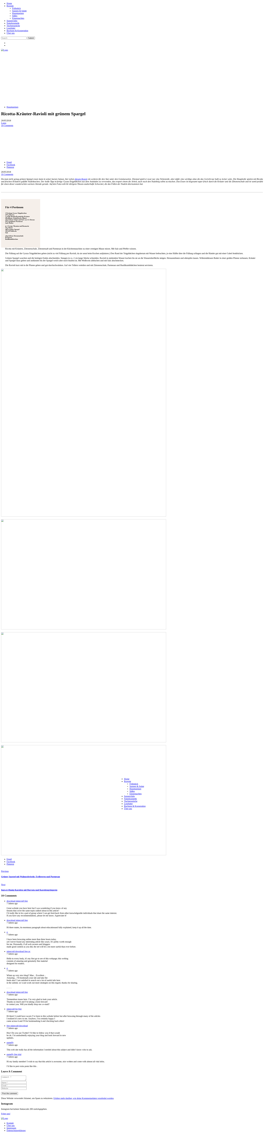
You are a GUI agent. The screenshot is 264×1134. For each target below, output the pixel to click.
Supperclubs (12, 21)
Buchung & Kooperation (17, 30)
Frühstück (16, 8)
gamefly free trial (14, 1054)
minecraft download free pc (18, 951)
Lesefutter (11, 28)
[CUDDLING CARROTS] (4, 50)
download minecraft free (17, 901)
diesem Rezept (81, 179)
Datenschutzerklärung (16, 1130)
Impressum (11, 1128)
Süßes (14, 16)
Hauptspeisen (18, 13)
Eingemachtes (18, 18)
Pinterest (10, 167)
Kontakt (10, 1123)
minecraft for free (14, 1009)
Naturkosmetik (13, 23)
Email (9, 162)
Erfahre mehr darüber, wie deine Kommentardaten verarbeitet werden (83, 1098)
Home (9, 3)
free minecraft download (17, 1026)
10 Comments (7, 125)
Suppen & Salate (19, 11)
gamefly (10, 1042)
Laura (3, 123)
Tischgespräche (13, 26)
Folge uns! (5, 1114)
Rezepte (10, 6)
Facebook (11, 165)
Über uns (11, 33)
